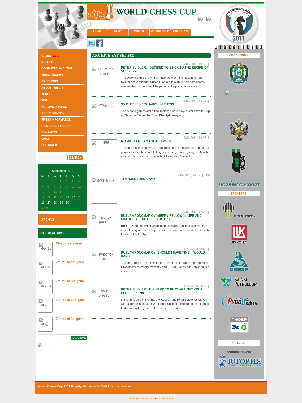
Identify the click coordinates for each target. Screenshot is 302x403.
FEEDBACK (49, 145)
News (118, 31)
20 (49, 197)
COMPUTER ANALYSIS (56, 68)
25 (79, 197)
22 (61, 197)
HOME (97, 31)
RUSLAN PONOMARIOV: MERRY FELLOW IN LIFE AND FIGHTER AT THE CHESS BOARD (161, 217)
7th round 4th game (70, 262)
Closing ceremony (69, 243)
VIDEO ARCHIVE (52, 75)
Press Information (56, 119)
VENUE (46, 94)
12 (43, 192)
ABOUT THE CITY (53, 87)
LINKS (45, 138)
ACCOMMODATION (54, 106)
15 (61, 192)
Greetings (49, 81)
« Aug (45, 208)
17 (73, 192)
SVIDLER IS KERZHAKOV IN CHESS (147, 104)
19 (43, 197)
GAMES (50, 55)
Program (180, 31)
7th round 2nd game (138, 179)
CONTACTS (49, 132)
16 (67, 192)
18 (79, 192)
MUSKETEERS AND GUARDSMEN (146, 141)
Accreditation (52, 113)
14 (55, 192)
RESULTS (47, 62)
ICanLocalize (166, 398)
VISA (44, 100)
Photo (139, 31)
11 (79, 186)
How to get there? (56, 126)
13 (49, 192)
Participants (160, 31)
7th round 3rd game (70, 281)
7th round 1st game (70, 319)
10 (73, 186)
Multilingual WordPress (142, 398)
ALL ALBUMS (79, 337)
